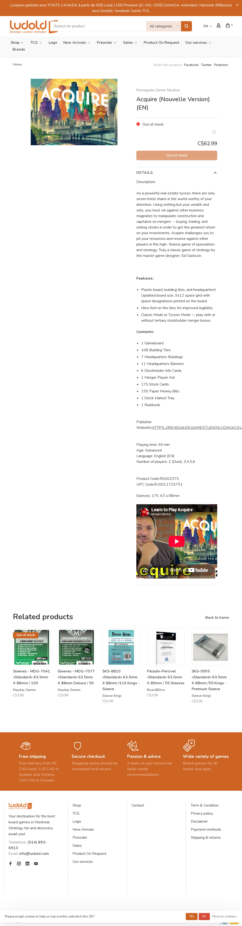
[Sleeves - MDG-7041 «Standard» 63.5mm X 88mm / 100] (32, 647)
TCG (34, 42)
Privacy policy (202, 813)
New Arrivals (74, 42)
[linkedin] (27, 864)
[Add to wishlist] (214, 132)
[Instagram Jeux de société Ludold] (19, 864)
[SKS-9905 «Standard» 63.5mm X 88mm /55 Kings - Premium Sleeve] (210, 647)
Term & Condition (205, 805)
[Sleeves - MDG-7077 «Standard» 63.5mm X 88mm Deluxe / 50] (76, 647)
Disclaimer (199, 821)
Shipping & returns (206, 837)
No (204, 916)
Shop (15, 42)
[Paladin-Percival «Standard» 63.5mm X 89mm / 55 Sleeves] (166, 647)
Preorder (104, 42)
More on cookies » (224, 916)
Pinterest (221, 65)
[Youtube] (36, 864)
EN (206, 26)
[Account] (219, 26)
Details (144, 172)
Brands (19, 49)
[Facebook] (10, 864)
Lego (53, 42)
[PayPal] (234, 923)
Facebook (191, 65)
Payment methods (206, 829)
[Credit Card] (224, 923)
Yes (191, 916)
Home (17, 64)
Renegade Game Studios (158, 90)
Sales (128, 42)
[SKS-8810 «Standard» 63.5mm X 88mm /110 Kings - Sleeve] (121, 647)
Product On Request (161, 42)
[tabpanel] (74, 112)
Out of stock (176, 155)
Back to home (217, 617)
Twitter (206, 65)
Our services (196, 42)
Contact (138, 805)
